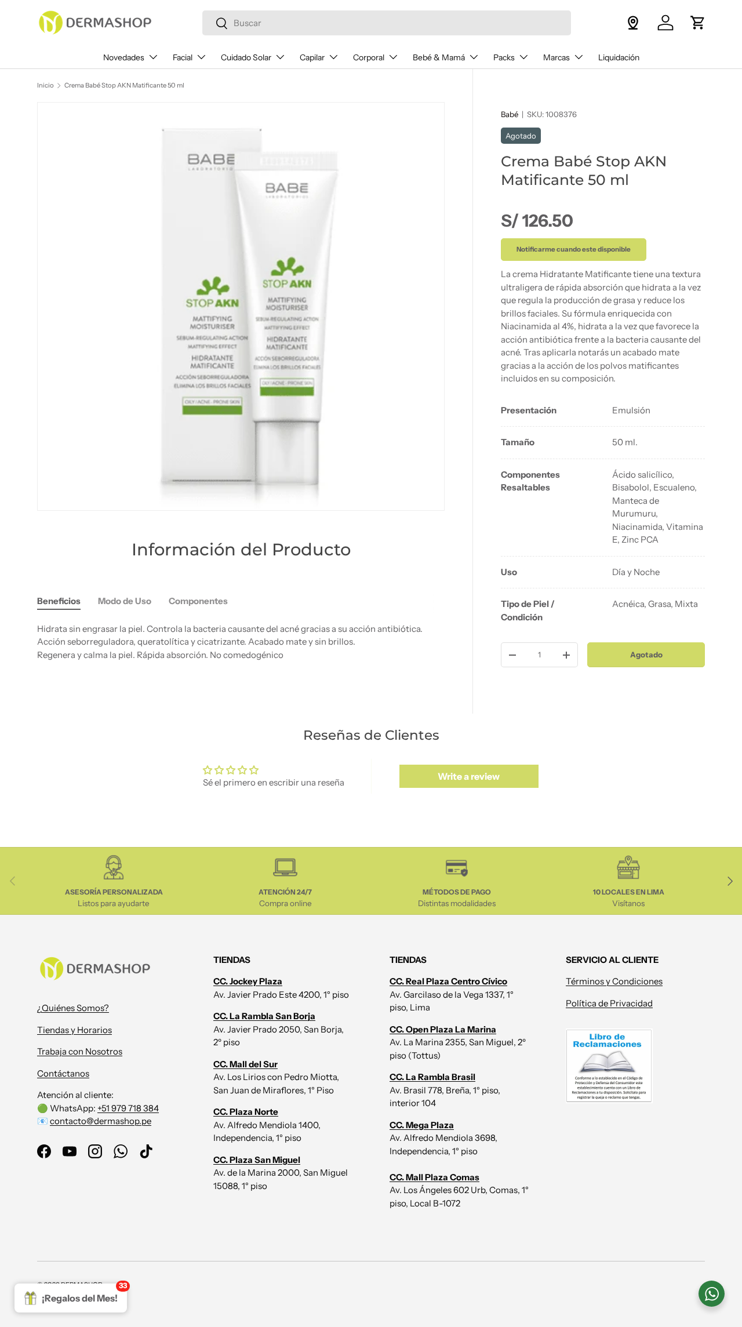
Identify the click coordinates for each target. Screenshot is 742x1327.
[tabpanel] (603, 514)
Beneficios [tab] (59, 600)
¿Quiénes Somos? (73, 1007)
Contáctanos (63, 1073)
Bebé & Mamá (439, 57)
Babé (509, 114)
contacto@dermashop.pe (100, 1120)
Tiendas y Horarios (74, 1029)
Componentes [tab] (198, 600)
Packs (504, 57)
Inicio (45, 85)
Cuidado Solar (246, 57)
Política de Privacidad (609, 1003)
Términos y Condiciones (614, 981)
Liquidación (618, 57)
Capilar (312, 57)
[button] (698, 22)
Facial (182, 57)
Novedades (123, 57)
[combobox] (386, 22)
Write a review (469, 776)
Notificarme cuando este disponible (574, 249)
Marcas (556, 57)
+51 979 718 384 (128, 1108)
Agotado (646, 654)
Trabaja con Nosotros (79, 1051)
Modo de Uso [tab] (124, 600)
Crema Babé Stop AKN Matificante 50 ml (124, 85)
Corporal (368, 57)
